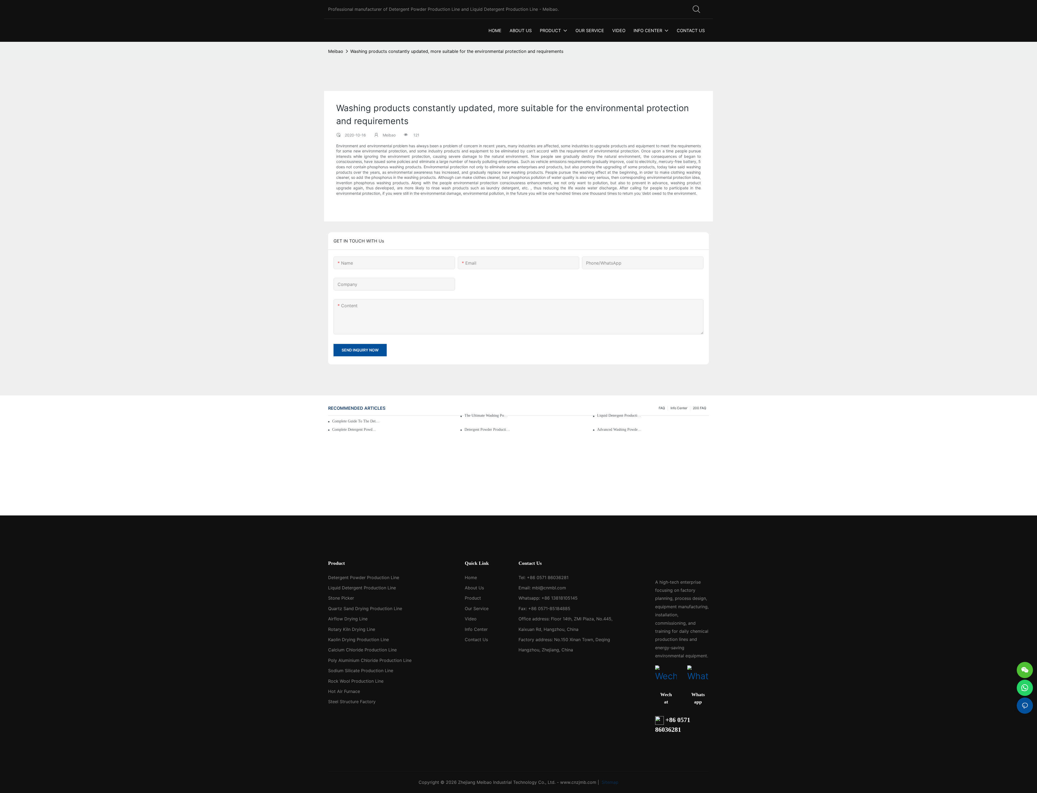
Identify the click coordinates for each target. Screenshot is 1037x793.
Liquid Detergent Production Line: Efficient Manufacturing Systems (620, 415)
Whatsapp (698, 698)
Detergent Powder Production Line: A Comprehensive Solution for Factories (487, 430)
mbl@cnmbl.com (549, 587)
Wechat (666, 698)
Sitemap (609, 782)
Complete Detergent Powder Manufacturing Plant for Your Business (355, 430)
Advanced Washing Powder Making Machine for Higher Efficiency (620, 430)
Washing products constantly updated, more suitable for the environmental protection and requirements (456, 51)
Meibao (335, 51)
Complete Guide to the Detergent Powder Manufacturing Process (356, 421)
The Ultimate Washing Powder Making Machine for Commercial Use (487, 415)
